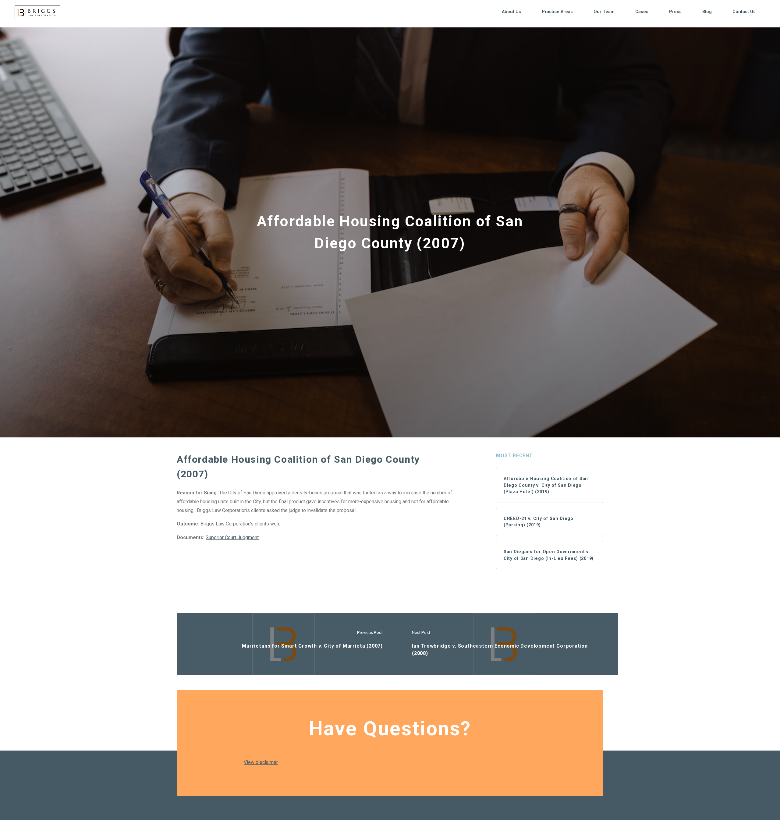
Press (675, 11)
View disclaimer (261, 762)
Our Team (604, 11)
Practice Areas (557, 11)
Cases (641, 11)
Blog (707, 11)
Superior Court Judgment (232, 537)
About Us (511, 11)
